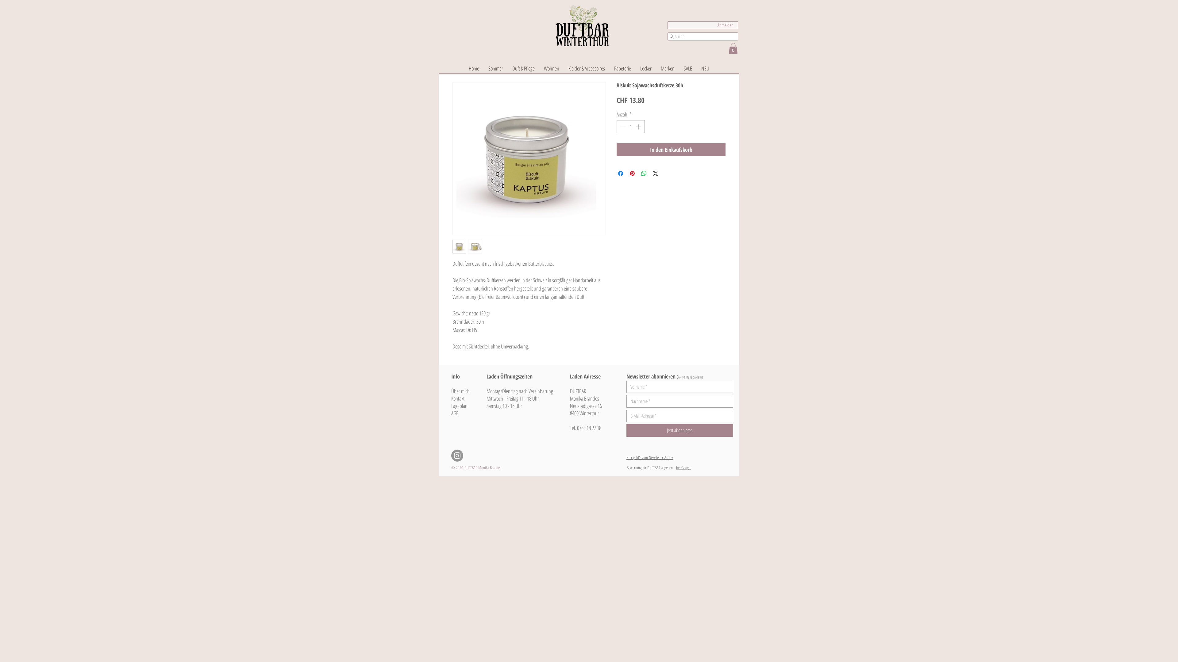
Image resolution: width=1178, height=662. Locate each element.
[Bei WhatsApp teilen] (644, 173)
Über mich (460, 391)
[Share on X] (655, 173)
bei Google (683, 467)
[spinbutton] (630, 126)
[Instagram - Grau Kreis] (457, 456)
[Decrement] (622, 126)
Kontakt (457, 398)
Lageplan (459, 405)
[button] (733, 48)
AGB (455, 413)
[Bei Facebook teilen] (620, 173)
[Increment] (639, 126)
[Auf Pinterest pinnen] (632, 173)
